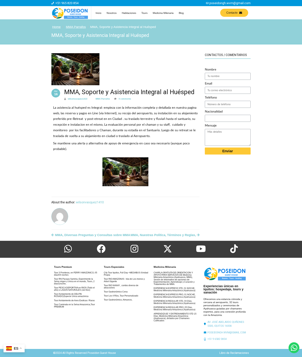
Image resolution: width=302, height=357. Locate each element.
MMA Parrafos (76, 27)
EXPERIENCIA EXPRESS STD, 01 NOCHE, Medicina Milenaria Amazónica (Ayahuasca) (174, 289)
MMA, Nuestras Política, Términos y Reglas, (164, 235)
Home (56, 27)
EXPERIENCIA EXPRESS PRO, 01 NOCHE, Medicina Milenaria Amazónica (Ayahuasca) (174, 295)
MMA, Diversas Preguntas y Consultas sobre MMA (92, 235)
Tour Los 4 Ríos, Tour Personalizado (121, 296)
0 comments (124, 99)
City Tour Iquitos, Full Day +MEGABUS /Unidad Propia (126, 273)
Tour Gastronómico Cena (116, 291)
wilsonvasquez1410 (77, 99)
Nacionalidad (214, 111)
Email (208, 83)
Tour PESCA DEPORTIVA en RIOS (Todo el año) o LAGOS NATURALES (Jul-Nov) (74, 288)
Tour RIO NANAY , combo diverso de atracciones (121, 286)
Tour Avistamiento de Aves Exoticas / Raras (74, 300)
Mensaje (211, 125)
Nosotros (112, 13)
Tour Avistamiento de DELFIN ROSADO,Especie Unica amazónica (71, 295)
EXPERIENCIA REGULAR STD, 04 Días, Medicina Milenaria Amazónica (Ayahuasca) (174, 302)
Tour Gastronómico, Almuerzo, (118, 300)
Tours (144, 13)
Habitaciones (129, 13)
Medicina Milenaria (163, 13)
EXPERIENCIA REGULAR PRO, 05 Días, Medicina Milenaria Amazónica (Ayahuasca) (174, 308)
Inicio (98, 13)
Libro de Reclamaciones (234, 353)
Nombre (210, 69)
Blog (181, 13)
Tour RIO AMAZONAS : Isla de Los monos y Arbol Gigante (124, 280)
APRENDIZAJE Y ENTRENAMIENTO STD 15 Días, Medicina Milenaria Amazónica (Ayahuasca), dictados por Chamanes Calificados (175, 317)
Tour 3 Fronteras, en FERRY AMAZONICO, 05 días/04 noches (75, 273)
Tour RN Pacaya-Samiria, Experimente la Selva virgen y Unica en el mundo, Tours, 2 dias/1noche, (74, 281)
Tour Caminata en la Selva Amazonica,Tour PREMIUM (74, 305)
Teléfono (211, 97)
